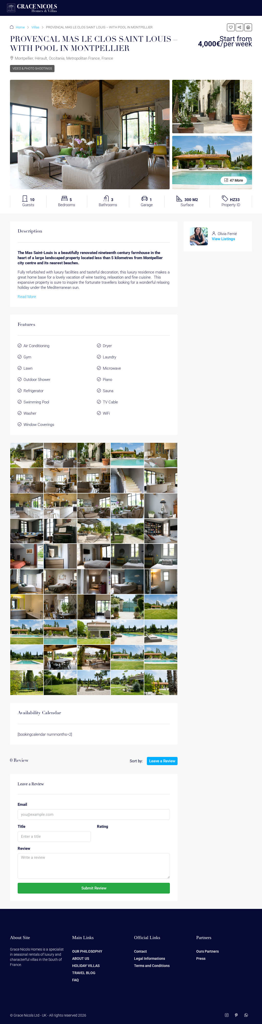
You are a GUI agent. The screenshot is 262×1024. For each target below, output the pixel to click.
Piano (107, 379)
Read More (27, 296)
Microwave (112, 368)
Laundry (109, 357)
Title (21, 826)
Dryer (107, 346)
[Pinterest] (237, 1015)
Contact (140, 951)
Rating (102, 826)
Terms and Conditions (152, 966)
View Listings (223, 239)
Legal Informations (149, 958)
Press (200, 958)
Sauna (108, 391)
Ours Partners (207, 951)
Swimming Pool (36, 402)
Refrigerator (33, 391)
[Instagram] (228, 1015)
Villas (35, 27)
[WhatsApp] (247, 1015)
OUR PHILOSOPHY (87, 951)
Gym (27, 357)
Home (20, 27)
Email (22, 804)
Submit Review (93, 888)
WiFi (106, 413)
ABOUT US (80, 958)
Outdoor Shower (37, 379)
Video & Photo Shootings (32, 68)
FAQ (75, 980)
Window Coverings (39, 424)
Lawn (28, 368)
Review (24, 848)
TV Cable (110, 402)
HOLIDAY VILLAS (86, 966)
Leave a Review (162, 761)
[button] (231, 27)
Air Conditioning (36, 346)
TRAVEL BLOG (83, 973)
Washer (30, 413)
